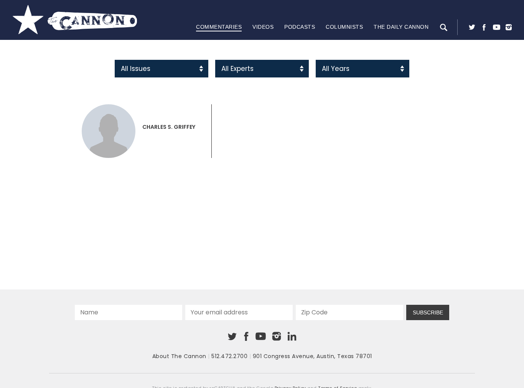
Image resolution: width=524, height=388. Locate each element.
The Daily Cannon (401, 27)
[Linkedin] (292, 336)
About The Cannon (179, 356)
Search (443, 27)
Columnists (344, 27)
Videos (263, 27)
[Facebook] (484, 27)
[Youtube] (496, 27)
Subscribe (428, 312)
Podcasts (299, 27)
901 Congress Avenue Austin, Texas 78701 (312, 356)
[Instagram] (509, 27)
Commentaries (219, 27)
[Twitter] (472, 27)
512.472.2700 (229, 356)
